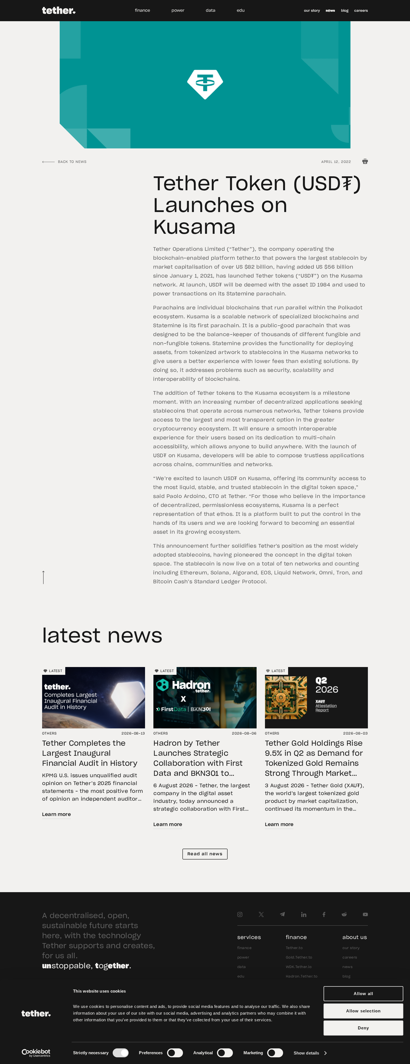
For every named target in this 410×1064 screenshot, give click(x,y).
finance (142, 11)
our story (312, 10)
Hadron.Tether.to (302, 976)
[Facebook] (323, 914)
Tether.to (294, 948)
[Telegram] (282, 914)
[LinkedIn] (304, 914)
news (330, 10)
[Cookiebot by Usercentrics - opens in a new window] (36, 1053)
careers (361, 10)
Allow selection (363, 1010)
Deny (363, 1028)
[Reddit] (344, 914)
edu (241, 11)
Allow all (363, 993)
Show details (306, 1053)
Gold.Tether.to (299, 957)
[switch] (175, 1052)
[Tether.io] (59, 10)
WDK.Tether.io (299, 967)
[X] (261, 914)
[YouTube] (365, 914)
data (210, 11)
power (178, 11)
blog (344, 10)
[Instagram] (239, 914)
